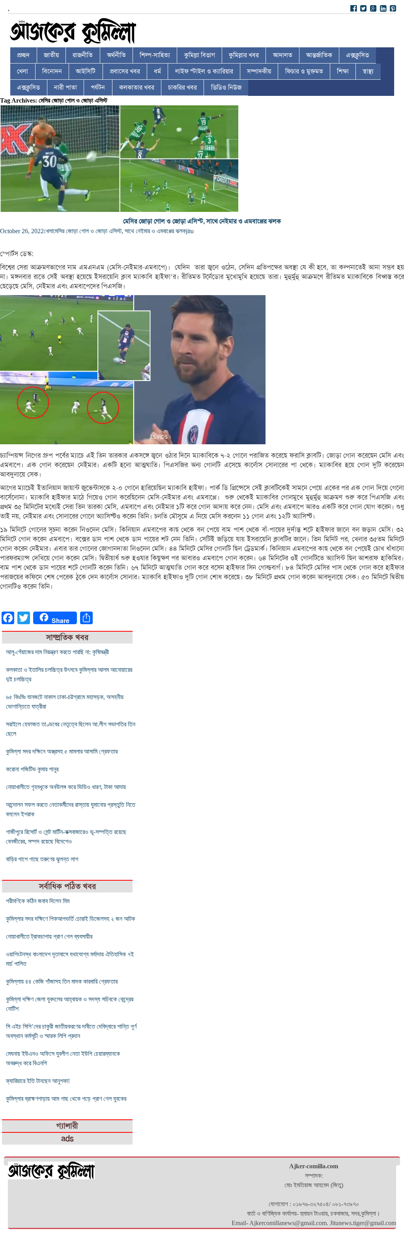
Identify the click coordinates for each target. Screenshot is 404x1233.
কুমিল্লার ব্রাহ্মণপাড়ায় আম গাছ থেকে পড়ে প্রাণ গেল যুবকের (66, 1098)
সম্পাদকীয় (259, 71)
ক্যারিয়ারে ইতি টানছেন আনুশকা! (38, 1081)
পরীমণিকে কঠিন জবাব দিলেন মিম (37, 901)
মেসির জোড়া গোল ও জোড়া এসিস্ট (87, 231)
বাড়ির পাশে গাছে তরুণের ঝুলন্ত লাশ (42, 859)
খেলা (22, 71)
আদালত (282, 55)
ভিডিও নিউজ (226, 88)
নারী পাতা (65, 88)
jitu (190, 231)
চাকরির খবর (182, 88)
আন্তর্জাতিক (319, 55)
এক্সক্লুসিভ (357, 55)
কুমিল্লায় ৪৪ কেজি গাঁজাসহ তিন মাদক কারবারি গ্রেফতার (62, 981)
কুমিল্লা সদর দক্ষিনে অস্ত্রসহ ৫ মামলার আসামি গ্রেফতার (62, 751)
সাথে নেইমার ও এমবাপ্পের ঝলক (155, 231)
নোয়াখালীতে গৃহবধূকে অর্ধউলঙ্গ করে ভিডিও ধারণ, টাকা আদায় (66, 787)
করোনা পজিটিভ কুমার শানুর (32, 769)
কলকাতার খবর (136, 88)
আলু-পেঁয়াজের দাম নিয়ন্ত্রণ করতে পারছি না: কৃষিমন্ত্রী (57, 652)
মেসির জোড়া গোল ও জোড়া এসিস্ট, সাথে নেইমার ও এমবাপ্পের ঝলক (202, 221)
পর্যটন (98, 88)
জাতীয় (51, 55)
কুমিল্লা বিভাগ (199, 55)
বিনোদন (52, 71)
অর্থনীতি (116, 55)
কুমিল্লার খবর (244, 55)
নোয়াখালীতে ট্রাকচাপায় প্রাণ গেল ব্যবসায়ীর (49, 936)
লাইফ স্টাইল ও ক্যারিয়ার (204, 71)
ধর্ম (157, 71)
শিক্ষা (343, 71)
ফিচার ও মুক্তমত (304, 71)
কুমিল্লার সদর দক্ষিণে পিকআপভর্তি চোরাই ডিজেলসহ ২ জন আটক (70, 918)
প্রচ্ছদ (23, 55)
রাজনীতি (83, 55)
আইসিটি (85, 71)
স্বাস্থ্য (368, 71)
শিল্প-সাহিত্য (155, 55)
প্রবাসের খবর (125, 71)
